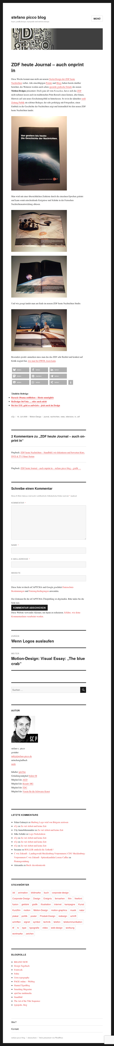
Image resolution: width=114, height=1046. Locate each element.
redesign (63, 916)
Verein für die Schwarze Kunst (36, 791)
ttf (13, 927)
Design (36, 898)
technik (46, 921)
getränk (25, 904)
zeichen (30, 933)
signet (27, 921)
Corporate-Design (21, 898)
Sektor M (33, 775)
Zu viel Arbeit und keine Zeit (33, 826)
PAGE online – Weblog (24, 981)
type (24, 927)
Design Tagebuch (21, 965)
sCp (12, 416)
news (63, 416)
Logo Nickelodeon (37, 833)
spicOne (22, 771)
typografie (34, 927)
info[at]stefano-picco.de (21, 756)
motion (27, 910)
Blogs (59, 82)
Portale (49, 82)
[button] (20, 369)
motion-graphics (59, 910)
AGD (25, 779)
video (45, 927)
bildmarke (36, 892)
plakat (15, 916)
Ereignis (48, 898)
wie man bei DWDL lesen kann (42, 360)
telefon (57, 921)
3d (13, 892)
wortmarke (17, 933)
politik (24, 916)
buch (46, 892)
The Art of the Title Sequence (27, 1000)
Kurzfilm (16, 910)
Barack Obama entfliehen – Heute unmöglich (32, 397)
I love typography (21, 977)
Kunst (81, 904)
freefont (78, 898)
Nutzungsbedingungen (39, 591)
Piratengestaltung (21, 861)
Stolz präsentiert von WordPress (51, 1037)
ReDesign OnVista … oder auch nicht (29, 401)
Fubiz (16, 973)
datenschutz (32, 1037)
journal (46, 416)
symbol (36, 921)
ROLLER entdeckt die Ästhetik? (39, 849)
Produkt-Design (47, 916)
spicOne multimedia (23, 993)
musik (73, 910)
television (70, 416)
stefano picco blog (28, 17)
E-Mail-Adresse (20, 559)
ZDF (79, 90)
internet (57, 904)
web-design (57, 927)
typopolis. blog (20, 1004)
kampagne (70, 904)
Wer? (14, 1022)
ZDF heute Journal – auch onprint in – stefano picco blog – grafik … (51, 468)
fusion (15, 904)
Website (16, 573)
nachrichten (55, 416)
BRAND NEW (21, 961)
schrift (73, 916)
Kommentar (18, 502)
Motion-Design (35, 416)
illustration (46, 904)
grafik (35, 904)
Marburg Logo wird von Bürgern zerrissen (49, 822)
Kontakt (15, 1029)
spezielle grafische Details (60, 86)
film (69, 898)
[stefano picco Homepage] (48, 729)
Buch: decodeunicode (35, 865)
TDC (25, 787)
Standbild (18, 997)
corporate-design (60, 892)
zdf (78, 416)
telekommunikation (73, 921)
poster (34, 916)
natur (81, 910)
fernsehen (60, 898)
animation (23, 892)
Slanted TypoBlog (22, 985)
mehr (13, 764)
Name (15, 545)
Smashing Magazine (23, 989)
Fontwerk (18, 969)
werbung (70, 927)
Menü (97, 18)
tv (75, 416)
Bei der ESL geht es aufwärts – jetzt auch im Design (35, 405)
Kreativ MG (28, 783)
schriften (16, 921)
